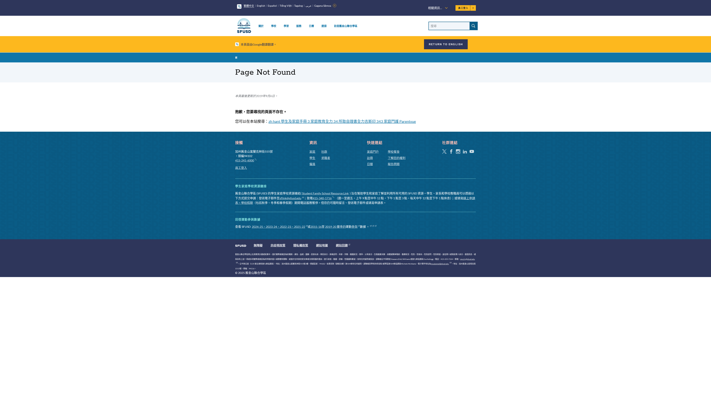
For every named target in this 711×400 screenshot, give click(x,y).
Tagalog (298, 5)
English (261, 5)
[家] (244, 26)
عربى (308, 5)
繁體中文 (249, 5)
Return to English (446, 44)
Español (272, 5)
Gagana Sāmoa (322, 5)
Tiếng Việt (286, 5)
